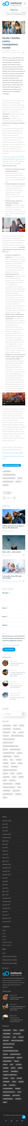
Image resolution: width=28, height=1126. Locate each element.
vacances (18, 794)
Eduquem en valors (8, 753)
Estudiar (18, 759)
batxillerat (6, 732)
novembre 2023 (6, 834)
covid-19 (21, 732)
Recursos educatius (9, 787)
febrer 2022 (5, 891)
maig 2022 (5, 881)
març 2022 (5, 888)
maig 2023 (5, 851)
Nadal (14, 777)
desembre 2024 (6, 821)
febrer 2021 (5, 915)
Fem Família (14, 766)
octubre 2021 (6, 905)
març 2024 (5, 831)
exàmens (5, 763)
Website (4, 625)
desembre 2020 (6, 918)
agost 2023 (5, 841)
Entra (3, 953)
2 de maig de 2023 (14, 50)
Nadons (6, 581)
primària (17, 783)
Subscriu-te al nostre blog (11, 465)
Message (5, 593)
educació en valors (8, 739)
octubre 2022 (6, 871)
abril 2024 (5, 827)
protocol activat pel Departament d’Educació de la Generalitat (13, 159)
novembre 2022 (6, 868)
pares (4, 780)
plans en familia (7, 783)
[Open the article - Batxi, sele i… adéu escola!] (8, 542)
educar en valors (8, 481)
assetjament (6, 471)
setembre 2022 (6, 874)
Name (4, 608)
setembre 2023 (6, 837)
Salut (19, 787)
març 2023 (5, 854)
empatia (18, 481)
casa (14, 732)
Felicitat (5, 766)
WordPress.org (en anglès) (9, 963)
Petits (10, 52)
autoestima (16, 729)
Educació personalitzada (10, 746)
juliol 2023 (5, 844)
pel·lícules (12, 780)
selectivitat (16, 790)
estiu (11, 759)
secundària (6, 790)
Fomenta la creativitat (10, 770)
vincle (5, 797)
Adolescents (7, 725)
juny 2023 (5, 847)
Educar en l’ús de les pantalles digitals (12, 453)
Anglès (22, 725)
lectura (19, 773)
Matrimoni (6, 777)
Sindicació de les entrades (9, 956)
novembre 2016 (6, 921)
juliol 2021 (5, 911)
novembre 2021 (6, 901)
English (16, 756)
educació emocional (9, 478)
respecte (5, 485)
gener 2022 (5, 895)
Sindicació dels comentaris (9, 960)
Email (4, 616)
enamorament (7, 756)
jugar (12, 773)
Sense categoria (17, 581)
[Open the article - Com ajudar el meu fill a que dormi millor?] (8, 566)
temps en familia (8, 794)
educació (5, 735)
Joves (7, 52)
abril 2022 (5, 884)
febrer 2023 (5, 858)
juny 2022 (5, 878)
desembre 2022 (6, 864)
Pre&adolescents (15, 12)
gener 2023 (5, 861)
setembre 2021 (6, 908)
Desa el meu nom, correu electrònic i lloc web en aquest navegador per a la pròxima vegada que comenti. (13, 638)
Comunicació (7, 50)
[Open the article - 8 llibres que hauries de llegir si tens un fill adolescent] (8, 516)
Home (7, 12)
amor (15, 725)
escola (5, 759)
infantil (5, 773)
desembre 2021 (6, 898)
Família (4, 52)
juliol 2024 (5, 824)
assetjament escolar (9, 474)
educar (20, 478)
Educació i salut (8, 742)
